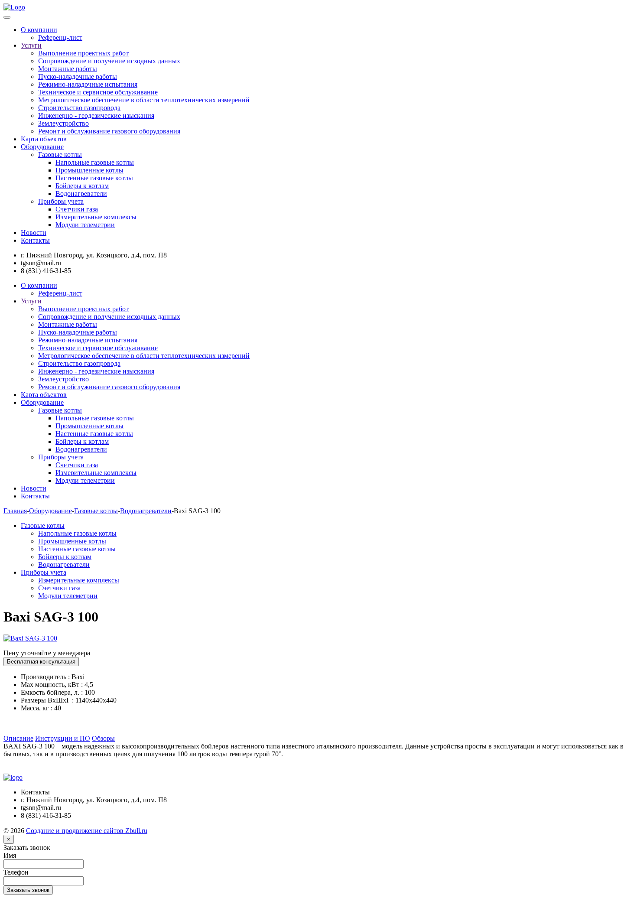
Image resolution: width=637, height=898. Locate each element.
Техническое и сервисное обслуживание (98, 92)
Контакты (35, 240)
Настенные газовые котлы (94, 178)
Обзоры (103, 738)
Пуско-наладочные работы (77, 76)
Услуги (31, 45)
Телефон (16, 872)
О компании (39, 29)
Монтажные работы (67, 68)
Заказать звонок (26, 847)
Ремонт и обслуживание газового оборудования (109, 131)
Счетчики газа (76, 209)
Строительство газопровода (79, 107)
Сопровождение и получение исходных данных (109, 61)
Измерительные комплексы (95, 217)
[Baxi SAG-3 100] (30, 638)
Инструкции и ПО (62, 738)
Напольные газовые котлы (94, 162)
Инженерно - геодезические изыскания (96, 115)
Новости (33, 232)
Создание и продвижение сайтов (86, 830)
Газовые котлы (60, 154)
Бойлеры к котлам (82, 185)
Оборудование (42, 146)
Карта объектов (44, 139)
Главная (15, 510)
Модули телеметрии (85, 224)
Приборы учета (61, 201)
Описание (18, 738)
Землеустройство (63, 123)
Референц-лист (60, 37)
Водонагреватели (81, 193)
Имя (9, 855)
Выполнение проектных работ (83, 53)
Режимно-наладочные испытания (87, 84)
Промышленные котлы (89, 170)
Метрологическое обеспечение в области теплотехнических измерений (144, 100)
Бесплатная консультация (41, 661)
